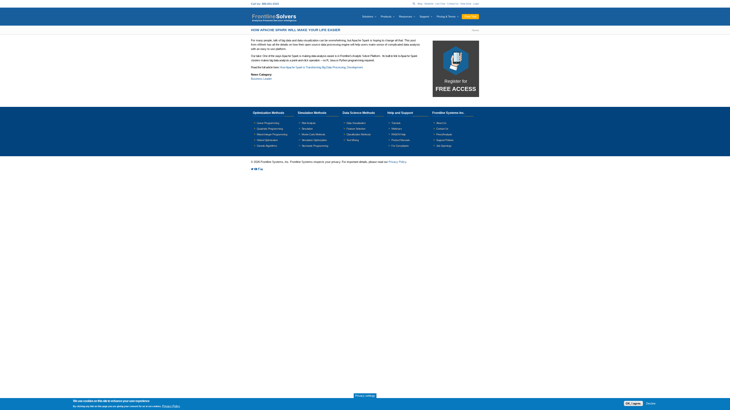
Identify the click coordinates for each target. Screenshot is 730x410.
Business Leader (261, 78)
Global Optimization (267, 140)
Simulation (307, 128)
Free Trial (470, 16)
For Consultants (400, 145)
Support (424, 16)
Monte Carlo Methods (313, 134)
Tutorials (396, 123)
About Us (441, 123)
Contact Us (453, 3)
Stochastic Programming (315, 145)
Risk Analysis (309, 123)
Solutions (367, 16)
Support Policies (445, 140)
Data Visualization (356, 123)
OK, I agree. (633, 403)
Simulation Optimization (314, 140)
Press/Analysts (444, 134)
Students (428, 3)
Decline (650, 403)
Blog (420, 3)
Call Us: (256, 3)
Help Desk (465, 3)
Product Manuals (400, 140)
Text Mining (353, 140)
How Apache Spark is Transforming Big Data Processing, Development (321, 67)
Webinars (396, 128)
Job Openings (443, 145)
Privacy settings (365, 395)
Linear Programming (268, 123)
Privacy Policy (397, 161)
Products (386, 16)
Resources (405, 16)
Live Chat (440, 3)
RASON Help (398, 134)
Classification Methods (359, 134)
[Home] (274, 17)
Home (475, 30)
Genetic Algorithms (267, 145)
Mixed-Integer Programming (272, 134)
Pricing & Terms (446, 16)
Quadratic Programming (270, 128)
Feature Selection (356, 128)
